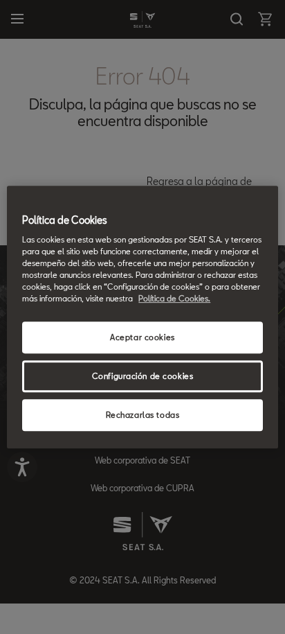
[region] (142, 317)
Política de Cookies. (174, 298)
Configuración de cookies (143, 376)
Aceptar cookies (142, 337)
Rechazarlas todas (143, 414)
